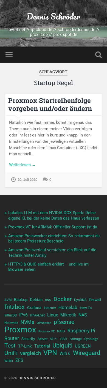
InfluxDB (10, 315)
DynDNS (80, 300)
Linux (52, 315)
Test (10, 345)
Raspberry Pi (81, 331)
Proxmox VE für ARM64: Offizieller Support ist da (52, 227)
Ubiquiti (62, 345)
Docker (63, 299)
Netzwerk (11, 323)
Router (11, 338)
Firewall (95, 300)
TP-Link (25, 346)
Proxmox (20, 329)
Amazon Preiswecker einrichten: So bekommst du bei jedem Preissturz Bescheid (54, 238)
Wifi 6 (65, 353)
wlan (8, 360)
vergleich (30, 353)
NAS (82, 315)
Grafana (34, 307)
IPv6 (23, 315)
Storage (76, 339)
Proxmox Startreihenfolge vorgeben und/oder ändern (50, 104)
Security (28, 339)
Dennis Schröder (53, 16)
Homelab (67, 307)
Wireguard (86, 353)
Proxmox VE (46, 331)
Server (42, 339)
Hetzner (50, 308)
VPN (50, 352)
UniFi (11, 353)
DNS (48, 300)
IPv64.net (37, 315)
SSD (63, 339)
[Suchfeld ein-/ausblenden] (98, 55)
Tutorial (42, 346)
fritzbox (14, 307)
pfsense (64, 322)
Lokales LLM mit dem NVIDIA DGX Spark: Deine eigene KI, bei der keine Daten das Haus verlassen (53, 215)
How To (86, 308)
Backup (20, 299)
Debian (36, 299)
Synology (91, 339)
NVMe (27, 322)
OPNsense (44, 323)
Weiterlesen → (22, 164)
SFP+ (54, 339)
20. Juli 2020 (27, 179)
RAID (61, 331)
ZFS (19, 360)
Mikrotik (68, 315)
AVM (8, 300)
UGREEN (83, 346)
